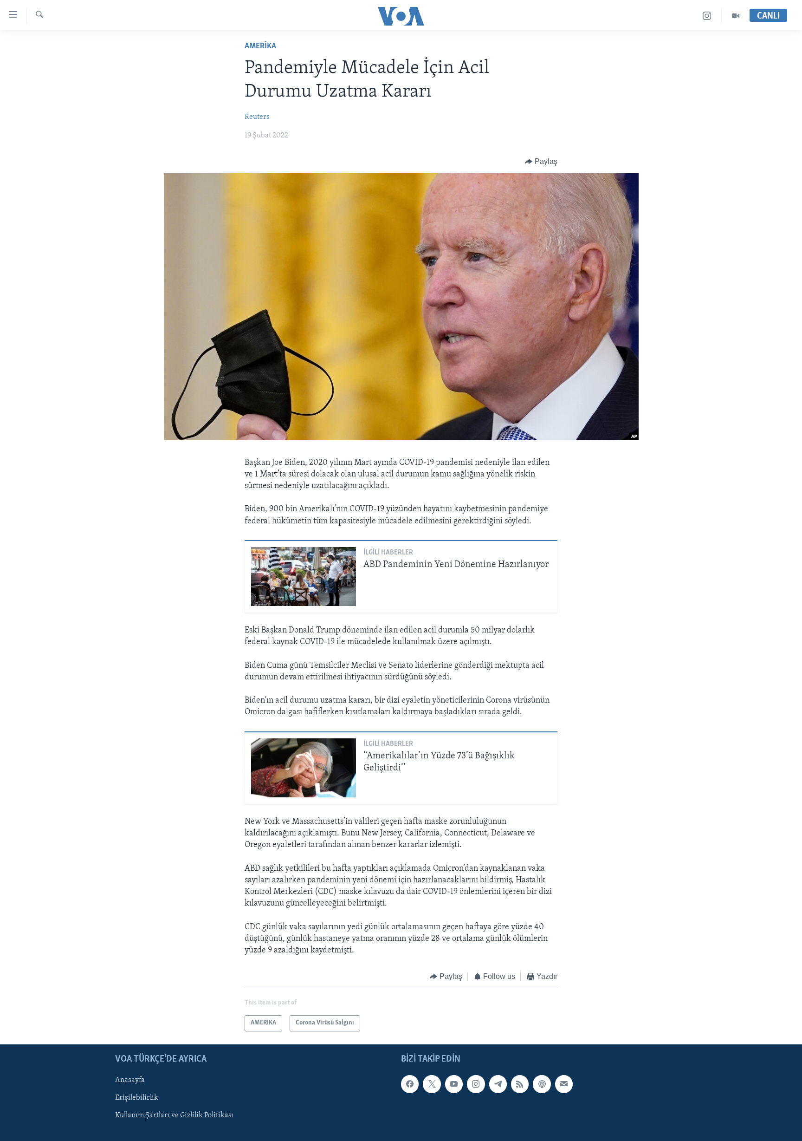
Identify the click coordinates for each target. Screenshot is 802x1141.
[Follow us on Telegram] (498, 1084)
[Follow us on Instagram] (476, 1084)
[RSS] (520, 1084)
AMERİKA (260, 46)
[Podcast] (541, 1084)
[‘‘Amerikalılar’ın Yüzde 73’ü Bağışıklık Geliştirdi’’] (303, 767)
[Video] (736, 16)
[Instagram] (707, 16)
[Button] (541, 162)
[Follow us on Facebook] (410, 1084)
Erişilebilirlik (136, 1098)
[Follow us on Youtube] (454, 1084)
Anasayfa (130, 1080)
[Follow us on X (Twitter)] (431, 1084)
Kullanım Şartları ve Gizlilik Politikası (174, 1115)
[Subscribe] (564, 1084)
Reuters (257, 117)
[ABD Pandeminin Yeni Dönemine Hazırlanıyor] (303, 576)
